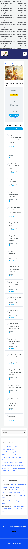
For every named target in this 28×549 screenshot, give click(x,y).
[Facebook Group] (15, 531)
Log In (14, 117)
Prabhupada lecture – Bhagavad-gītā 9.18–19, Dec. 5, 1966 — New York (13, 508)
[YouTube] (13, 531)
